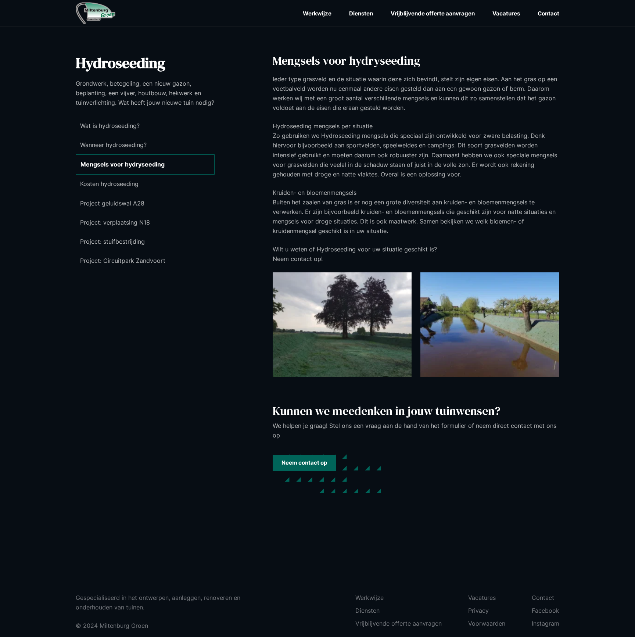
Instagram (545, 623)
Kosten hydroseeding (109, 183)
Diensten (361, 13)
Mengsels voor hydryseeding (122, 164)
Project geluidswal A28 (112, 203)
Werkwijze (317, 13)
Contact (548, 13)
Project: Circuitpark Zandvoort (122, 260)
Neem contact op (304, 462)
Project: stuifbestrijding (112, 241)
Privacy (478, 610)
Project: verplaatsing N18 (115, 222)
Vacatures (506, 13)
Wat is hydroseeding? (110, 125)
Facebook (545, 610)
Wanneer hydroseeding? (113, 144)
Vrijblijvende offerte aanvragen (433, 13)
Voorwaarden (486, 623)
